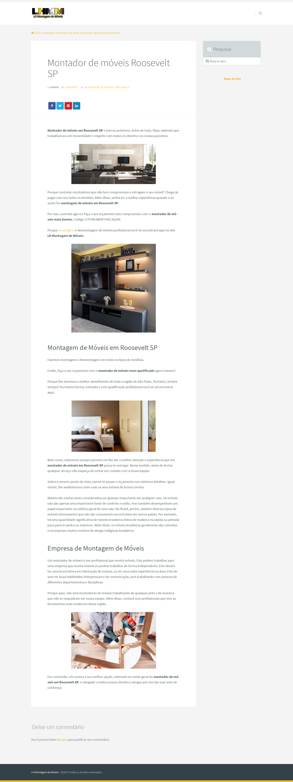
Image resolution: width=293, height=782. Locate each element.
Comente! (71, 87)
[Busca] (257, 9)
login (63, 739)
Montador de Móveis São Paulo (107, 87)
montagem (66, 230)
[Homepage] (48, 13)
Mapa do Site (232, 79)
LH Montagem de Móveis (45, 772)
